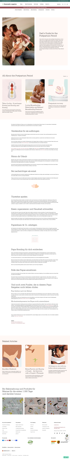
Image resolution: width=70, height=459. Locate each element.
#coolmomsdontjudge (34, 430)
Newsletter (44, 430)
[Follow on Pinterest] (59, 433)
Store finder (4, 433)
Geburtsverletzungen (25, 142)
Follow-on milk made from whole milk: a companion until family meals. (35, 7)
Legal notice (20, 455)
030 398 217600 (57, 428)
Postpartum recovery (55, 103)
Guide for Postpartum (45, 428)
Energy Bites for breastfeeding (21, 430)
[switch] (67, 440)
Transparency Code (45, 426)
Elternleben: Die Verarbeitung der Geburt (18, 323)
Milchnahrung (43, 149)
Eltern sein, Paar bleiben (18, 316)
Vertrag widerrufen (10, 447)
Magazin (31, 428)
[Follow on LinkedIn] (64, 433)
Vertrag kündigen (17, 447)
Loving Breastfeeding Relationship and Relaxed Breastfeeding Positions (34, 107)
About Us (47, 4)
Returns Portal (4, 428)
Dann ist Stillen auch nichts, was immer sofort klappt (20, 148)
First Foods (36, 4)
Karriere (31, 426)
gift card (17, 433)
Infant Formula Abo (28, 4)
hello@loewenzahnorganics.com (59, 427)
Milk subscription (18, 426)
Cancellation (4, 426)
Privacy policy (9, 455)
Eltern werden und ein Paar (25, 298)
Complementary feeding (20, 428)
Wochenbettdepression (49, 305)
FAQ (3, 430)
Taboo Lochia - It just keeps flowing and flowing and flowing (11, 105)
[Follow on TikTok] (62, 433)
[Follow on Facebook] (54, 433)
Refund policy (4, 455)
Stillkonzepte (36, 148)
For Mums (42, 4)
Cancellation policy (26, 455)
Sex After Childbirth (9, 369)
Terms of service (14, 455)
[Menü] (68, 434)
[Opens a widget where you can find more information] (66, 457)
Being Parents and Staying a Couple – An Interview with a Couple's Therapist (34, 371)
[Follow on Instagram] (57, 433)
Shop (21, 4)
